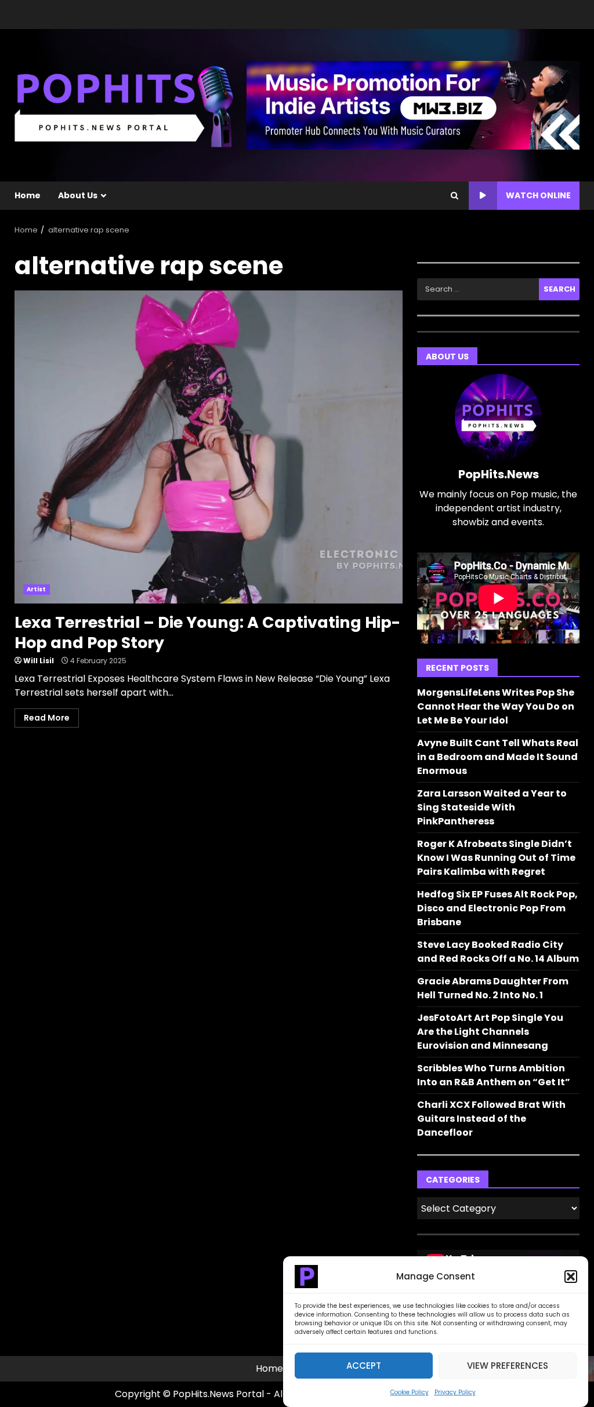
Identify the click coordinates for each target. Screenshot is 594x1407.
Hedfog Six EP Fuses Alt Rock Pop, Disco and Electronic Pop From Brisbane (497, 908)
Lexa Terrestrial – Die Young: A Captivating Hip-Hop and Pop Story (209, 446)
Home (28, 195)
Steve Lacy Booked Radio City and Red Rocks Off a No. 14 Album (498, 951)
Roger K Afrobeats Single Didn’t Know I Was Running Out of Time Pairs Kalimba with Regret (496, 857)
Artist (36, 589)
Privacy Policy (455, 1392)
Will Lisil (38, 661)
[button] (571, 1276)
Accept (363, 1365)
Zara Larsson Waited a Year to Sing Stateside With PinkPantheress (492, 807)
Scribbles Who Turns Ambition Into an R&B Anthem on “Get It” (493, 1075)
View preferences (507, 1365)
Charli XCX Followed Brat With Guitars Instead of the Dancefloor (491, 1118)
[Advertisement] (413, 104)
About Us (77, 195)
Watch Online (538, 195)
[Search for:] (478, 289)
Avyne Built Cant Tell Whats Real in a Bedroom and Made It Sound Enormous (497, 756)
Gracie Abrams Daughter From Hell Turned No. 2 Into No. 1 (492, 988)
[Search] (454, 196)
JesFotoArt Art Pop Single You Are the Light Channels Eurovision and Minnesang (490, 1031)
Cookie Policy (409, 1392)
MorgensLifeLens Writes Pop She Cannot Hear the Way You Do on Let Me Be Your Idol (495, 706)
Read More (47, 718)
